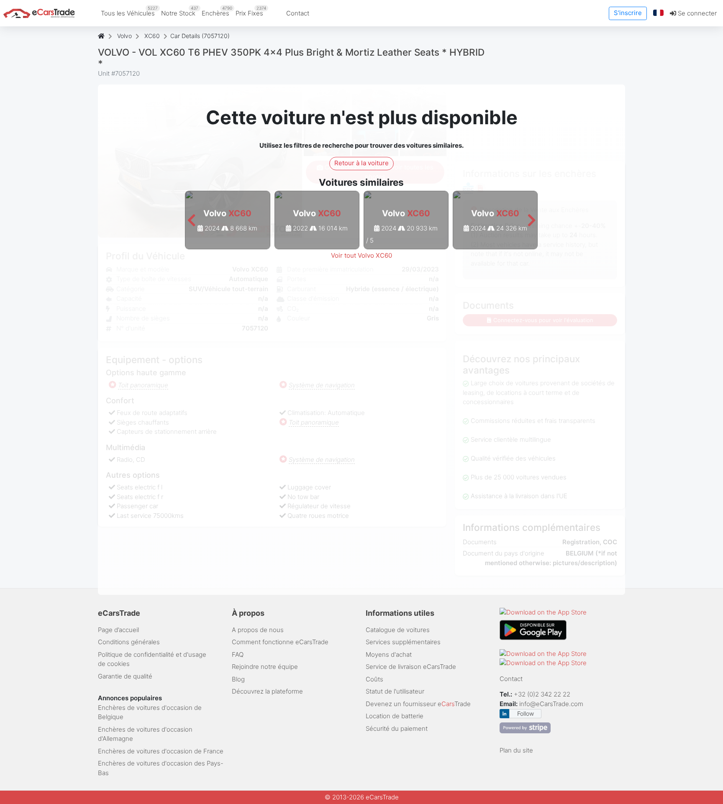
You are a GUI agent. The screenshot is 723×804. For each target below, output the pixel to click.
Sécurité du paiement (397, 728)
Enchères (217, 11)
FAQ (238, 654)
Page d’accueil (118, 630)
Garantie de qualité (125, 676)
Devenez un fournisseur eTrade (418, 704)
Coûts (374, 679)
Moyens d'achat (389, 654)
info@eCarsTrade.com (551, 704)
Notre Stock (179, 11)
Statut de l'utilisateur (395, 691)
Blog (238, 679)
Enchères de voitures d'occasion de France (160, 751)
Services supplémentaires (403, 642)
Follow (525, 713)
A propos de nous (258, 630)
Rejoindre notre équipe (265, 667)
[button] (658, 13)
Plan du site (516, 750)
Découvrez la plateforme (267, 691)
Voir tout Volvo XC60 (361, 255)
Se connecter (696, 13)
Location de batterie (394, 716)
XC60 (152, 35)
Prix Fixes (251, 11)
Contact (297, 13)
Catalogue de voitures (398, 630)
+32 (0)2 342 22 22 (543, 694)
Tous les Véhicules (129, 11)
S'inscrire (628, 13)
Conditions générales (129, 642)
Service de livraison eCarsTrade (411, 667)
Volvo (124, 35)
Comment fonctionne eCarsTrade (280, 642)
